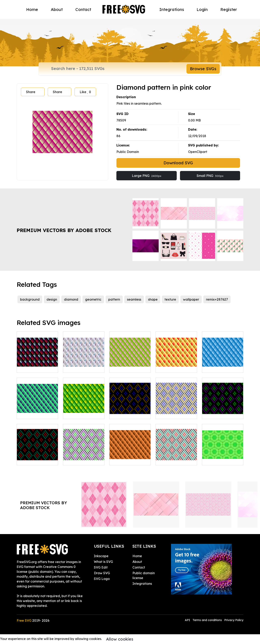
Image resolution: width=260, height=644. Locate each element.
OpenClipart (197, 152)
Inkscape (101, 556)
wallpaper (191, 299)
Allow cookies (119, 639)
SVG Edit (101, 567)
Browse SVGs (203, 68)
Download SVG (178, 162)
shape (153, 299)
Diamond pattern (127, 460)
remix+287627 (217, 299)
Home (32, 9)
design (52, 299)
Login (202, 9)
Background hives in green (223, 457)
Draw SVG (102, 573)
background (30, 299)
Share (30, 92)
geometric (93, 299)
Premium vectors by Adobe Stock (64, 230)
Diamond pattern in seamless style (37, 364)
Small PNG (210, 176)
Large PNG (146, 176)
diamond (71, 299)
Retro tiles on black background (130, 410)
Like (85, 92)
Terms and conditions (207, 620)
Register (228, 9)
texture (170, 299)
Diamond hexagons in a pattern (83, 364)
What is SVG (103, 562)
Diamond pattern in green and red (37, 457)
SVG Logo (102, 579)
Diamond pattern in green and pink (130, 364)
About (57, 9)
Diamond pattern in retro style (222, 410)
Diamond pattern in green (83, 410)
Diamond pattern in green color (37, 410)
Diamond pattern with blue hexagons (222, 364)
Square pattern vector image (84, 457)
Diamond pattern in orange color (176, 364)
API (188, 620)
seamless (134, 299)
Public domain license (143, 575)
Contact (83, 9)
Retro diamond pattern (176, 410)
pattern (114, 299)
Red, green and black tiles (176, 457)
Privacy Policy (233, 620)
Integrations (171, 9)
